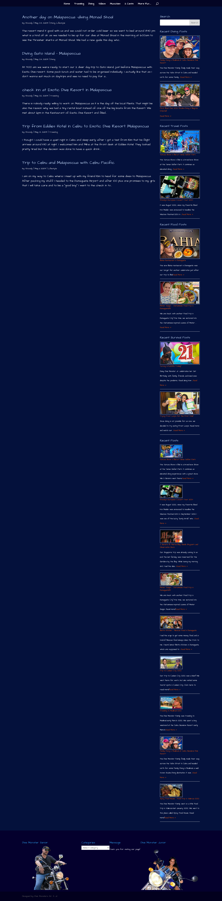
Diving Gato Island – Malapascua (51, 53)
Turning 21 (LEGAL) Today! (170, 366)
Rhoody (29, 23)
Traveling (79, 4)
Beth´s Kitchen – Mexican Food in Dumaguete (178, 630)
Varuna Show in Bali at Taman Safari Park (178, 154)
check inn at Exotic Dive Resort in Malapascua (66, 90)
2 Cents (129, 4)
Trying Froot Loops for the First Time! (176, 416)
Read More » (186, 77)
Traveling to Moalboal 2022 (171, 710)
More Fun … (144, 4)
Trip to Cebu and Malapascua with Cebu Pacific (68, 162)
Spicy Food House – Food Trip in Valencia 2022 (179, 798)
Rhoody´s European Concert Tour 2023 (176, 200)
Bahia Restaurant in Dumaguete (173, 260)
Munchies (115, 4)
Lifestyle (60, 23)
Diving (91, 4)
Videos (102, 4)
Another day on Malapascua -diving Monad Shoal (67, 17)
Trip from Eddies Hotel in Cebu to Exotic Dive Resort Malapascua (85, 126)
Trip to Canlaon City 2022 (171, 670)
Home (67, 4)
